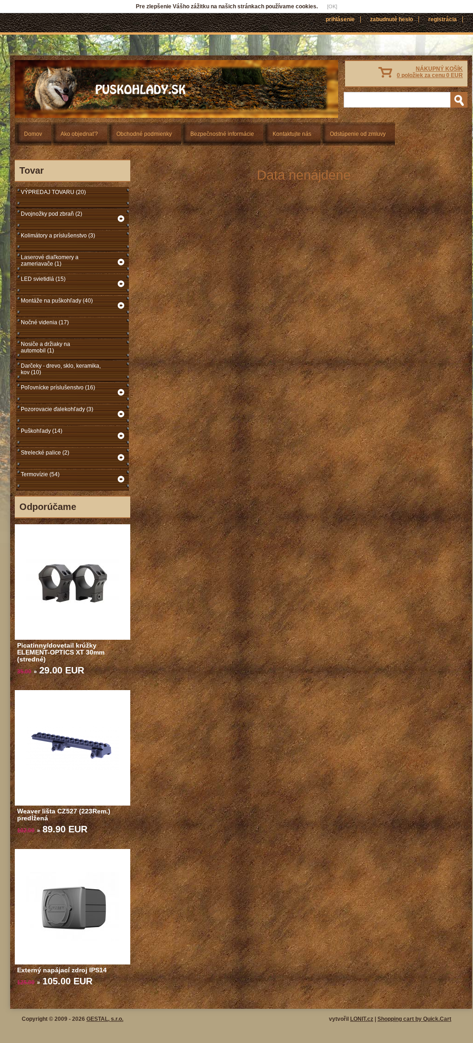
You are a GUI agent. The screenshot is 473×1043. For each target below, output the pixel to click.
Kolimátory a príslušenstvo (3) (58, 235)
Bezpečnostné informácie (222, 134)
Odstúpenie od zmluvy (358, 134)
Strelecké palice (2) (45, 452)
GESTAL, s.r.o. (104, 1019)
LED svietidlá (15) (43, 279)
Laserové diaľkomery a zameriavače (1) (50, 260)
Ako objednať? (79, 134)
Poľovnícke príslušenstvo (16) (58, 387)
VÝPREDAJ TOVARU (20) (53, 192)
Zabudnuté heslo (391, 19)
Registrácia (442, 19)
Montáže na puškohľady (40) (57, 300)
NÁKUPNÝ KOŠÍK (430, 72)
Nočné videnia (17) (45, 322)
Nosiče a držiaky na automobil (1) (45, 347)
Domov (33, 134)
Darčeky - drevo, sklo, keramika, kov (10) (61, 369)
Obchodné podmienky (144, 134)
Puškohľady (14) (41, 431)
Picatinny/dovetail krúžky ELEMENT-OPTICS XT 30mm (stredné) (60, 652)
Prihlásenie (340, 19)
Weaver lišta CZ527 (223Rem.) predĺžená (63, 814)
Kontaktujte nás (292, 134)
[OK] (332, 6)
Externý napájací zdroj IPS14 (62, 970)
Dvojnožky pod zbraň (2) (51, 214)
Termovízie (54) (40, 474)
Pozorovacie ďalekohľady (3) (57, 409)
